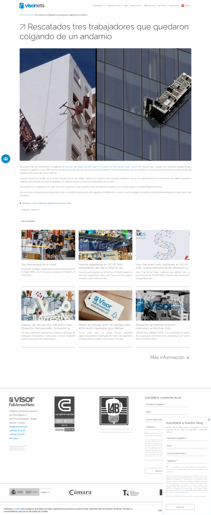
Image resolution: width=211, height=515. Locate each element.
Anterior (34, 210)
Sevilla (68, 203)
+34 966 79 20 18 (17, 430)
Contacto (174, 6)
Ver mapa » (14, 438)
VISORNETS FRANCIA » (16, 448)
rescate (34, 203)
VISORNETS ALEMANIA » (17, 450)
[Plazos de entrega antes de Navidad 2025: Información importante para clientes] (105, 305)
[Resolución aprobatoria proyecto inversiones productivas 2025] (163, 305)
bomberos (27, 203)
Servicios (135, 6)
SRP (126, 6)
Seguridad (42, 203)
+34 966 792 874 (16, 434)
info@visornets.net (18, 426)
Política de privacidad (161, 456)
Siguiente (26, 210)
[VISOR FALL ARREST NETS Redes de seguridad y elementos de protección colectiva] (31, 6)
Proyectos (150, 6)
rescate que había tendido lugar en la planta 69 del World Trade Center (101, 166)
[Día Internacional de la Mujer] (48, 245)
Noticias (162, 6)
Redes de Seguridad (27, 15)
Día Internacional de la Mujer (38, 264)
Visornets (98, 6)
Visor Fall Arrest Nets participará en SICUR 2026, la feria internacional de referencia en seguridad (162, 268)
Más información (168, 357)
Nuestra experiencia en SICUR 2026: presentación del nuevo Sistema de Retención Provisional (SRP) (101, 268)
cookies (17, 509)
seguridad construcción (56, 203)
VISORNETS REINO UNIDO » (18, 446)
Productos (114, 6)
